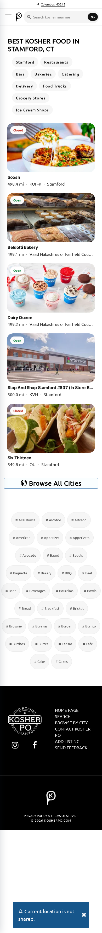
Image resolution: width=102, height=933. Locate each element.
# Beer (10, 590)
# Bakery (44, 573)
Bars (20, 74)
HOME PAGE (66, 710)
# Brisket (77, 608)
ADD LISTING (67, 741)
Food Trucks (55, 86)
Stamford (25, 62)
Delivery (24, 86)
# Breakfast (50, 608)
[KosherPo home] (19, 17)
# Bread (25, 608)
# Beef (87, 573)
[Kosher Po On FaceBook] (34, 745)
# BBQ (67, 573)
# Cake (39, 661)
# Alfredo (79, 520)
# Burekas (40, 626)
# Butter (41, 644)
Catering (70, 74)
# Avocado (27, 555)
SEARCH (63, 716)
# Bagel (53, 555)
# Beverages (36, 590)
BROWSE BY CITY (71, 722)
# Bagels (76, 555)
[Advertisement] (51, 881)
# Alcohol (53, 520)
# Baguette (18, 573)
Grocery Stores (31, 98)
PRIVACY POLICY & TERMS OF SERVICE (51, 816)
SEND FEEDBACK (71, 747)
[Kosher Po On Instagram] (15, 745)
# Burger (65, 626)
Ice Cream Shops (32, 109)
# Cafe (88, 644)
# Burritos (17, 644)
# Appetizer (50, 537)
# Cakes (61, 661)
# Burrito (89, 626)
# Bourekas (64, 590)
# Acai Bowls (25, 520)
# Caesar (65, 644)
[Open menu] (8, 17)
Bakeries (43, 74)
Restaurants (56, 62)
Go (93, 17)
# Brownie (14, 626)
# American (21, 537)
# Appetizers (79, 537)
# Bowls (90, 590)
